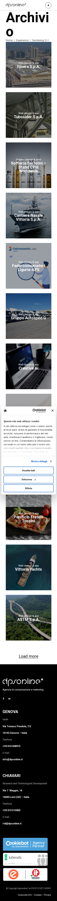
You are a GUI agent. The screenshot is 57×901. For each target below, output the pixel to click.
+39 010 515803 (11, 810)
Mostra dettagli (39, 461)
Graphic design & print (28, 159)
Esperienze (22, 40)
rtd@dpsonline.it (12, 823)
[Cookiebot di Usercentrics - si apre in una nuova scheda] (34, 411)
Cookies (38, 895)
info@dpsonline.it (13, 759)
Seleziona (27, 479)
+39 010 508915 (11, 746)
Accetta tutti (28, 470)
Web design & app (28, 63)
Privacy (47, 895)
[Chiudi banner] (52, 411)
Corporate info (25, 895)
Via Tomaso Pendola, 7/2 (17, 726)
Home (9, 40)
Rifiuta (28, 488)
